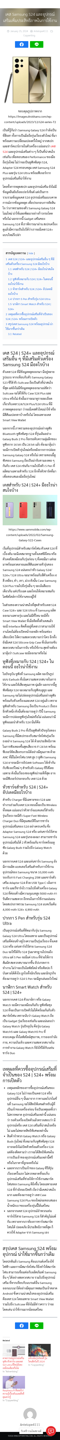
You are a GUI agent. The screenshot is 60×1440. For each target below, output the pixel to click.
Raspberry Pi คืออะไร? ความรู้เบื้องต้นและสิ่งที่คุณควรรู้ (13, 1393)
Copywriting (29, 35)
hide (31, 253)
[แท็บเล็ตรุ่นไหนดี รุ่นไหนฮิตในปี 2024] (39, 1350)
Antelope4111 (41, 31)
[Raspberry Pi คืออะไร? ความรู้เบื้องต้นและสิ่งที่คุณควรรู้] (14, 1382)
